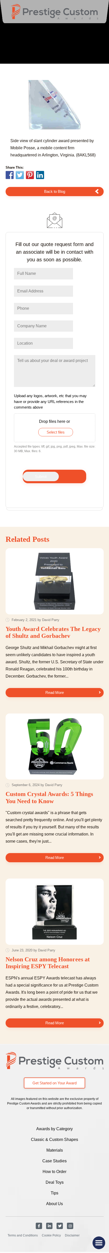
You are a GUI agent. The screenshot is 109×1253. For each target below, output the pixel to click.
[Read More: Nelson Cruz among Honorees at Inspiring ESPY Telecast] (55, 912)
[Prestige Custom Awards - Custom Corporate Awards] (54, 11)
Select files (56, 432)
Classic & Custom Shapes (54, 1139)
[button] (99, 1242)
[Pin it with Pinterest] (30, 175)
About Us (54, 1204)
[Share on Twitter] (20, 175)
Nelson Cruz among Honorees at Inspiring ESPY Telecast (48, 963)
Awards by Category (54, 1129)
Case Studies (54, 1161)
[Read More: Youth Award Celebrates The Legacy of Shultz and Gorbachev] (55, 581)
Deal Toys (55, 1182)
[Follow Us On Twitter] (60, 1226)
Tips (54, 1193)
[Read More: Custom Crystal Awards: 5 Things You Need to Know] (55, 746)
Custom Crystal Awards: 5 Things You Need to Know (49, 797)
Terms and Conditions (23, 1235)
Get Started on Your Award (54, 1083)
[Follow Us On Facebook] (39, 1226)
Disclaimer (72, 1235)
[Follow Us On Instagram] (70, 1226)
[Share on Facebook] (10, 175)
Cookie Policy (51, 1235)
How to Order (54, 1171)
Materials (54, 1150)
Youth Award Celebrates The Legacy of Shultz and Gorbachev (53, 632)
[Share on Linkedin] (40, 175)
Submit (41, 476)
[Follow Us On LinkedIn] (49, 1226)
